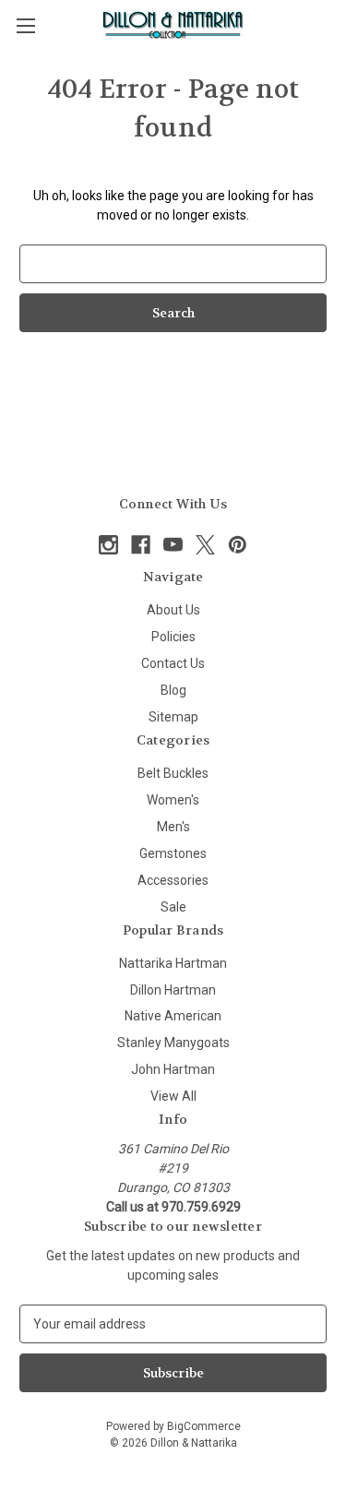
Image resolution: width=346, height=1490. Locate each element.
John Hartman (173, 1069)
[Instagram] (108, 544)
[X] (205, 544)
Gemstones (173, 853)
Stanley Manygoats (173, 1042)
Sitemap (173, 716)
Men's (173, 826)
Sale (173, 907)
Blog (173, 690)
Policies (173, 636)
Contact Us (173, 663)
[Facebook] (140, 544)
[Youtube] (173, 544)
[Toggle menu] (25, 25)
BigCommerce (204, 1426)
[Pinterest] (237, 544)
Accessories (173, 880)
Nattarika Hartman (173, 963)
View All (173, 1096)
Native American (173, 1015)
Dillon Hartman (173, 990)
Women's (173, 800)
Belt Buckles (173, 773)
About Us (173, 609)
